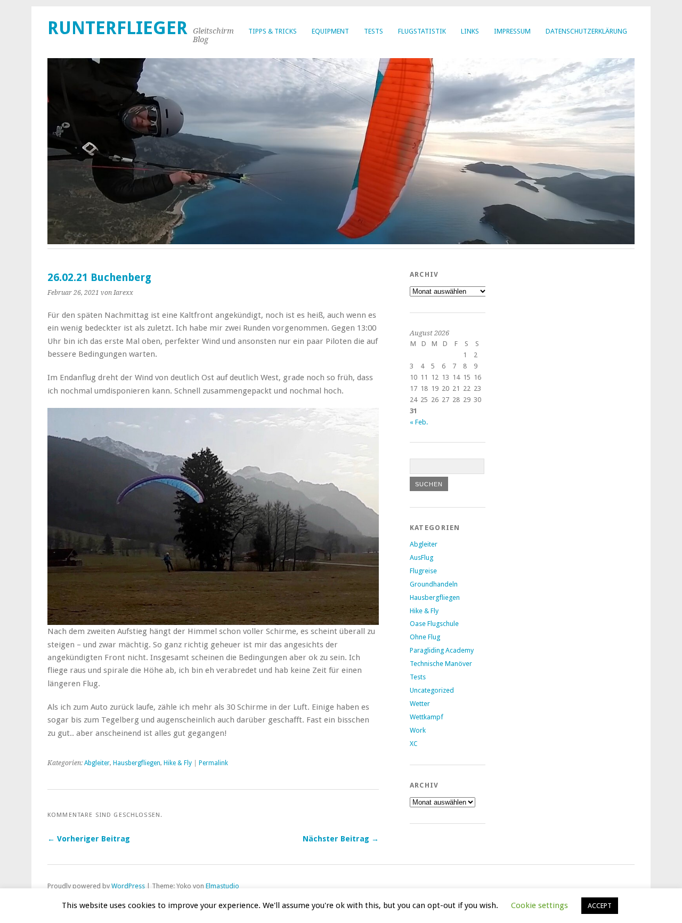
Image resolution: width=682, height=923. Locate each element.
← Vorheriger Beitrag (88, 838)
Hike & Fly (178, 763)
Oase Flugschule (434, 624)
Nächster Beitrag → (341, 838)
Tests (373, 31)
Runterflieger (117, 28)
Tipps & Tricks (272, 31)
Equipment (330, 31)
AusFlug (421, 557)
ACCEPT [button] (600, 906)
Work (418, 730)
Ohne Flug (425, 637)
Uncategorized (432, 690)
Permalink (213, 763)
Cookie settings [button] (539, 905)
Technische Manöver (441, 664)
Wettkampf (426, 717)
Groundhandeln (434, 584)
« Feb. (419, 422)
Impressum (512, 31)
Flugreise (423, 571)
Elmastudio (222, 886)
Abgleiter (97, 763)
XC (414, 744)
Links (470, 31)
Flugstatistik (422, 31)
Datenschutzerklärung (586, 31)
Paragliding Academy (442, 650)
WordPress (128, 886)
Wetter (420, 704)
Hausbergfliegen (136, 763)
